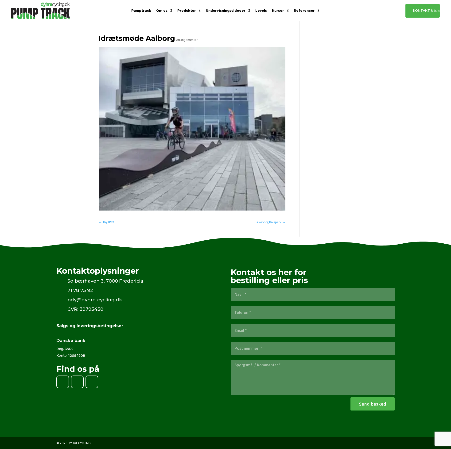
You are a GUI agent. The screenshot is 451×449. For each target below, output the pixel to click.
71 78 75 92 (80, 290)
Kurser (278, 10)
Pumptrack (141, 10)
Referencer (304, 10)
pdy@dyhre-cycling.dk (94, 300)
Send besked (372, 404)
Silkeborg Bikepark (270, 222)
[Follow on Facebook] (62, 382)
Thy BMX (106, 222)
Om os (161, 10)
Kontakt (421, 10)
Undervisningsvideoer (225, 10)
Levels (261, 10)
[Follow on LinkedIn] (77, 382)
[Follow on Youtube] (92, 382)
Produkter (186, 10)
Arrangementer (187, 40)
